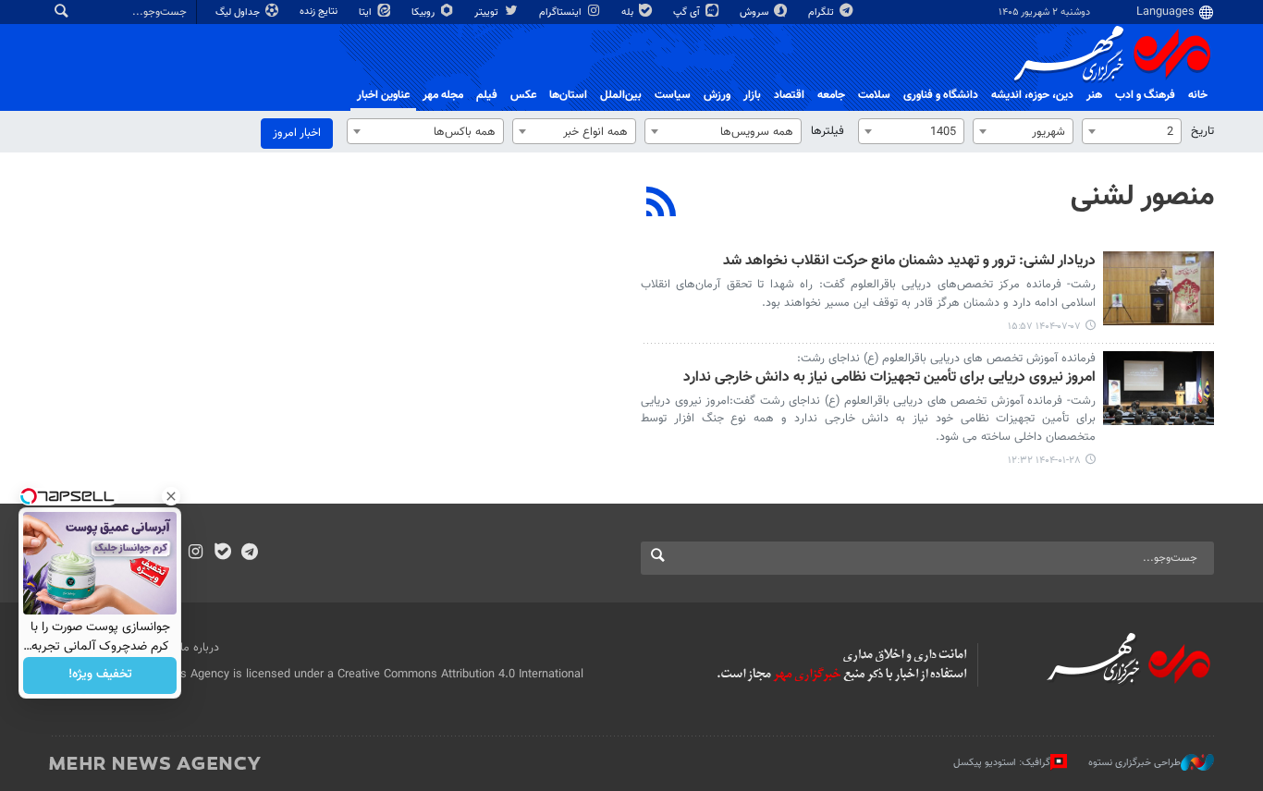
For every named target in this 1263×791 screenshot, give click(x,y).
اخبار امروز (297, 133)
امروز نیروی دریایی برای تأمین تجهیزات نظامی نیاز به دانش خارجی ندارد (889, 378)
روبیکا (424, 12)
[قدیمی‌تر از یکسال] (1158, 388)
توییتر (487, 12)
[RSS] (661, 204)
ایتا (366, 12)
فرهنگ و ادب (1145, 95)
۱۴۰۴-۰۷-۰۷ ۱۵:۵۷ (1044, 327)
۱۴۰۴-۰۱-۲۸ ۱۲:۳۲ (1044, 461)
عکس (523, 95)
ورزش (717, 95)
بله (628, 12)
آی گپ (688, 12)
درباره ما (199, 648)
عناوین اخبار (383, 95)
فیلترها (827, 131)
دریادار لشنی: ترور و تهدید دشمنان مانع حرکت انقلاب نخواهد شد (909, 262)
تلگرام (822, 12)
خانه (1198, 95)
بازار (752, 95)
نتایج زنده (320, 11)
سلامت (874, 95)
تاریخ (1202, 131)
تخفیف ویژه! (100, 675)
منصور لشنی (1142, 197)
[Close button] (171, 496)
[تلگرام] (249, 553)
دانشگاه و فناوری (940, 95)
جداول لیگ (239, 12)
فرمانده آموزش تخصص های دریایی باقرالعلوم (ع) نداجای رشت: (946, 358)
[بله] (222, 553)
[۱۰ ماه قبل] (1158, 288)
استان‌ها (568, 95)
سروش (755, 12)
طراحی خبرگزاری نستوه (1134, 762)
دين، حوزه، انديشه (1032, 95)
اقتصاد (789, 95)
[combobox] (1132, 131)
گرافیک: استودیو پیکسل (1001, 762)
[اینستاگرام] (195, 553)
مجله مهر (443, 95)
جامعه (831, 95)
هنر (1094, 95)
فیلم (486, 95)
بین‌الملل (621, 95)
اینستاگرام (561, 12)
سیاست (673, 95)
